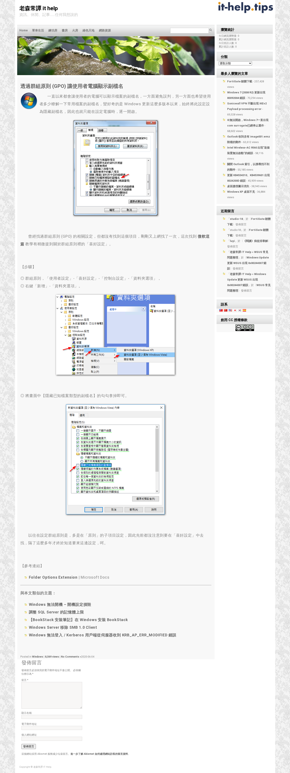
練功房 (52, 30)
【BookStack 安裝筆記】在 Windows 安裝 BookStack (78, 619)
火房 (75, 30)
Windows (37, 656)
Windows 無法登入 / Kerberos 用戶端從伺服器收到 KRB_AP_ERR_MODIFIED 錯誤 (103, 635)
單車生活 (38, 30)
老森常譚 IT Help (38, 8)
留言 (24, 680)
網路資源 (105, 30)
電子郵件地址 (29, 723)
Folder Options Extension (53, 577)
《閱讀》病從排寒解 (255, 241)
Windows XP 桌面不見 (241, 191)
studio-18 (236, 218)
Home (23, 30)
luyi (232, 241)
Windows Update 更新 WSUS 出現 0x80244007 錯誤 (248, 263)
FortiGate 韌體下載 (239, 81)
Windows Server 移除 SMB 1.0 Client (63, 627)
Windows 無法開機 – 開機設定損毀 (60, 604)
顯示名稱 (26, 712)
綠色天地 (88, 30)
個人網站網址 (29, 734)
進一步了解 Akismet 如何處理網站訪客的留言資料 (99, 753)
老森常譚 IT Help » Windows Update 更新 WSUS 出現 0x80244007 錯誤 (246, 279)
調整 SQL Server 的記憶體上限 (56, 612)
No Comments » (71, 656)
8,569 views (52, 656)
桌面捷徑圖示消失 (238, 186)
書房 (65, 30)
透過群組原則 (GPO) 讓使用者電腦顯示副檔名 (71, 86)
